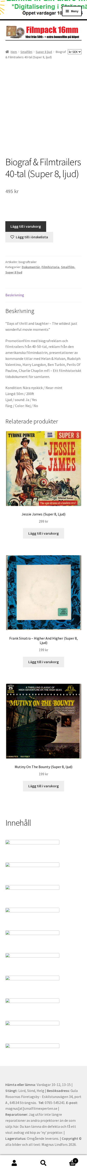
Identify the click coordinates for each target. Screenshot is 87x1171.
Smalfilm (26, 52)
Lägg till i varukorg (25, 226)
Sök (43, 1163)
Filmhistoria (50, 267)
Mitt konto (14, 1163)
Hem (14, 52)
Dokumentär (31, 267)
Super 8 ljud (44, 52)
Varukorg (67, 1159)
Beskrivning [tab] (14, 295)
